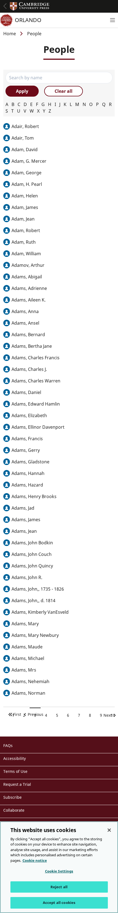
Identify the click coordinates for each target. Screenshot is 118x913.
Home (9, 34)
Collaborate (13, 810)
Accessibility (14, 758)
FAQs (8, 745)
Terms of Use (15, 771)
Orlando (28, 20)
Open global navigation (5, 6)
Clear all (63, 91)
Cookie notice (35, 860)
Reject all (59, 886)
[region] (59, 867)
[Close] (109, 830)
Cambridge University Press (29, 6)
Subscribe (12, 797)
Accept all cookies (59, 902)
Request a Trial (17, 784)
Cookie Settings (59, 871)
